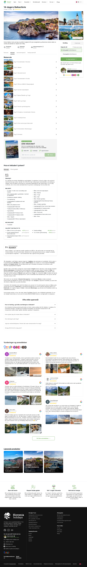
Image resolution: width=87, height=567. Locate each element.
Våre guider (59, 529)
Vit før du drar (60, 522)
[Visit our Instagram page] (8, 530)
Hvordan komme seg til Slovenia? (64, 520)
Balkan (30, 535)
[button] (17, 9)
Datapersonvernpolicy (48, 563)
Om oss (58, 527)
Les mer (7, 365)
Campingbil (31, 537)
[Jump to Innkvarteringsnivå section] (43, 46)
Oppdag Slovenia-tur (33, 522)
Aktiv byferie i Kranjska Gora (35, 526)
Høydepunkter (60, 516)
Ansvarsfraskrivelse (38, 563)
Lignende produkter (12, 449)
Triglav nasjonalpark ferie (34, 527)
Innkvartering (60, 518)
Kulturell (30, 540)
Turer (19, 2)
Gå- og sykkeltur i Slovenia (34, 518)
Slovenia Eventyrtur (33, 524)
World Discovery (18, 557)
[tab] (65, 43)
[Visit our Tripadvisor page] (12, 530)
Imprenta (75, 563)
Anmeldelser (21, 563)
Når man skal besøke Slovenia (63, 515)
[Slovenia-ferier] (14, 515)
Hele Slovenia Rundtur (33, 516)
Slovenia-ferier (12, 563)
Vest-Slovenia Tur (32, 520)
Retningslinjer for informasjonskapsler (63, 563)
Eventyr (30, 533)
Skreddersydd (36, 2)
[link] (14, 542)
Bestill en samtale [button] (75, 71)
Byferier (30, 539)
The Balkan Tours (31, 292)
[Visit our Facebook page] (5, 530)
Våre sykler (59, 531)
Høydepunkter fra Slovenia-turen (36, 515)
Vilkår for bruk (29, 563)
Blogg (58, 2)
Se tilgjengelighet (70, 59)
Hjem (15, 2)
